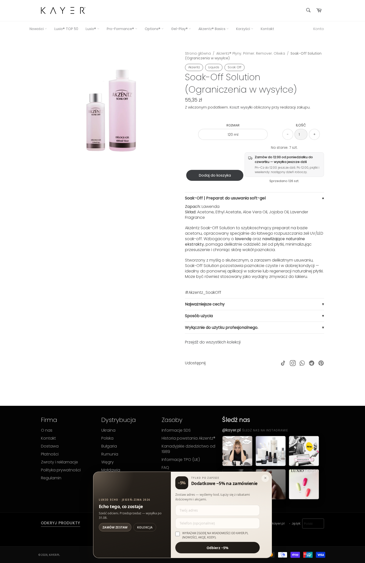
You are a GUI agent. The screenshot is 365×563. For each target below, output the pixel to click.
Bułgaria (109, 446)
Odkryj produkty (60, 523)
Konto (318, 28)
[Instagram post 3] (304, 451)
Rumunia (109, 454)
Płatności (50, 454)
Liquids (213, 67)
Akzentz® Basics (212, 29)
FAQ (165, 467)
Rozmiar (233, 125)
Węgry (107, 462)
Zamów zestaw (115, 527)
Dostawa (50, 446)
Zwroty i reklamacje (59, 462)
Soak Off (234, 67)
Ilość (301, 125)
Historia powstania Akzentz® (188, 438)
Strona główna (198, 53)
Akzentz (194, 67)
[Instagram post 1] (237, 451)
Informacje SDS (176, 430)
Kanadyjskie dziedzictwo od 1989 (188, 449)
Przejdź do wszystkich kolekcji (213, 342)
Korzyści (243, 29)
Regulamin (51, 478)
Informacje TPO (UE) (181, 459)
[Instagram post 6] (304, 484)
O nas (46, 430)
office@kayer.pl (272, 523)
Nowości (37, 29)
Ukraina (108, 430)
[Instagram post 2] (271, 451)
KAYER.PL (54, 555)
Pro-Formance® (121, 29)
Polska (107, 438)
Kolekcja (145, 527)
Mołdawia (110, 470)
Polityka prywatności (61, 470)
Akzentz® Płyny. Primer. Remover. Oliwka (250, 53)
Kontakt (267, 29)
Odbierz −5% (218, 547)
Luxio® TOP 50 (66, 29)
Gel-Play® (180, 29)
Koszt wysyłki (241, 107)
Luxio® (91, 29)
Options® (153, 29)
